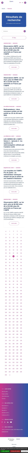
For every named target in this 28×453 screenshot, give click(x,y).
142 (13, 318)
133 (17, 312)
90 (6, 287)
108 (17, 296)
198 (17, 353)
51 (9, 262)
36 (9, 253)
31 (9, 250)
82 (13, 281)
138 (17, 315)
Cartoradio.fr (4, 408)
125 (6, 309)
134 (21, 312)
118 (17, 303)
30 (6, 250)
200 (6, 356)
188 (17, 346)
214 (21, 362)
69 (21, 271)
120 (6, 306)
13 (17, 237)
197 (13, 353)
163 (17, 331)
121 (10, 306)
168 (17, 334)
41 (9, 256)
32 (13, 250)
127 (13, 309)
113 (17, 300)
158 (17, 328)
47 (13, 259)
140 (6, 318)
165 (6, 334)
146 (10, 321)
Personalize (24, 451)
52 (13, 262)
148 (17, 321)
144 (21, 318)
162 (13, 331)
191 (10, 349)
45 (6, 259)
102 (13, 293)
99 (21, 290)
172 (13, 337)
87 (13, 284)
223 (17, 368)
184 (21, 343)
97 (13, 290)
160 (6, 331)
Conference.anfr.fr (5, 415)
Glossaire (3, 398)
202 (13, 356)
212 (13, 362)
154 (21, 325)
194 (21, 349)
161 (10, 331)
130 (6, 312)
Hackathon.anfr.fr (5, 412)
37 (13, 253)
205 (6, 359)
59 (21, 265)
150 (6, 325)
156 (10, 328)
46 (9, 259)
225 (6, 371)
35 (6, 253)
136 (10, 315)
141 (10, 318)
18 (17, 240)
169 (21, 334)
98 (17, 290)
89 (21, 284)
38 (17, 253)
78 (17, 278)
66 (9, 271)
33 (17, 250)
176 (10, 340)
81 (9, 281)
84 (21, 281)
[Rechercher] (25, 3)
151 (10, 325)
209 (21, 359)
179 (21, 340)
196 (10, 353)
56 (9, 265)
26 (9, 246)
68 (17, 271)
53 (17, 262)
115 (6, 303)
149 (21, 321)
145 (6, 321)
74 (21, 275)
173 (17, 337)
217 (13, 365)
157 (13, 328)
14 (21, 237)
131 (10, 312)
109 (21, 296)
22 (13, 243)
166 (10, 334)
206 (10, 359)
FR (20, 2)
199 (21, 353)
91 (9, 287)
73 (17, 275)
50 (6, 262)
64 (21, 268)
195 (6, 353)
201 (10, 356)
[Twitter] (4, 422)
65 (6, 271)
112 (13, 300)
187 (13, 346)
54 (21, 262)
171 (10, 337)
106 (10, 296)
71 (9, 275)
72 (13, 275)
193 (17, 349)
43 (17, 256)
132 (13, 312)
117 (13, 303)
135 (6, 315)
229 (21, 371)
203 (17, 356)
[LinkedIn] (7, 422)
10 (6, 237)
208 (17, 359)
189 (21, 346)
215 (6, 365)
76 (9, 278)
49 (21, 259)
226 (10, 371)
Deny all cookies (16, 451)
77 (13, 278)
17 (13, 240)
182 (13, 343)
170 (6, 337)
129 (21, 309)
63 (17, 268)
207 (13, 359)
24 (21, 243)
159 (21, 328)
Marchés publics (5, 391)
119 (21, 303)
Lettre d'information (5, 396)
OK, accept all (5, 451)
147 (13, 321)
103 (17, 293)
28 (17, 246)
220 (6, 368)
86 (9, 284)
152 (13, 325)
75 (6, 278)
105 (6, 296)
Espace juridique (5, 393)
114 (21, 300)
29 (21, 246)
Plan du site (14, 444)
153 (17, 325)
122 (13, 306)
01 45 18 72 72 (5, 431)
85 (6, 284)
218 (17, 365)
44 (21, 256)
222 (13, 368)
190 (6, 349)
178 (17, 340)
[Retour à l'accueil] (11, 2)
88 (17, 284)
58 (17, 265)
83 (17, 281)
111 (9, 300)
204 (21, 356)
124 (21, 306)
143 (17, 318)
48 (17, 259)
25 (6, 246)
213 (17, 362)
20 (6, 243)
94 (21, 287)
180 (6, 343)
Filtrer (15, 37)
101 (10, 293)
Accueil (3, 8)
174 (21, 337)
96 (9, 290)
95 (6, 290)
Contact (14, 446)
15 (6, 240)
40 (6, 256)
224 (21, 368)
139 (21, 315)
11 (9, 237)
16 (9, 240)
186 (10, 346)
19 (21, 240)
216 (10, 365)
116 (10, 303)
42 (13, 256)
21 (9, 243)
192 (13, 349)
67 (13, 271)
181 (10, 343)
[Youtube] (11, 422)
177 (13, 340)
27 (13, 246)
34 (21, 250)
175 (6, 340)
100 (6, 293)
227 (13, 371)
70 (6, 275)
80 (6, 281)
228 (17, 371)
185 (6, 346)
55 (6, 265)
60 (6, 268)
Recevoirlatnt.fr (5, 405)
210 (6, 362)
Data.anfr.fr (4, 410)
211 (10, 362)
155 (6, 328)
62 (13, 268)
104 (21, 293)
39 (21, 253)
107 (13, 296)
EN (22, 2)
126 (10, 309)
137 (13, 315)
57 (13, 265)
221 (10, 368)
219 (21, 365)
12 (13, 237)
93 (17, 287)
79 (21, 278)
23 (17, 243)
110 (6, 300)
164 (21, 331)
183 (17, 343)
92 (13, 287)
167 (13, 334)
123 (17, 306)
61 (9, 268)
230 (6, 374)
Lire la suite (14, 67)
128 (17, 309)
